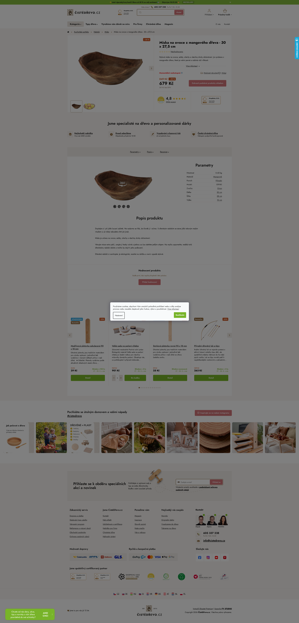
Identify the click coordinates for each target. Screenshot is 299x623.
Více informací (173, 309)
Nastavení (119, 315)
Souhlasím (180, 315)
